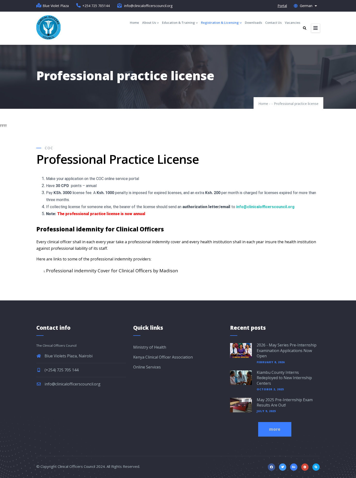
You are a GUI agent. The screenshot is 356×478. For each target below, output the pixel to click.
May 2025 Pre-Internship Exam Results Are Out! (285, 402)
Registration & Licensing (220, 22)
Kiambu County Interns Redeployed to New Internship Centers (284, 378)
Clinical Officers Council (76, 466)
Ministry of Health (149, 347)
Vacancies (292, 22)
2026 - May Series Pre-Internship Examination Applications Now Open (287, 350)
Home (134, 22)
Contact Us (273, 22)
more (274, 429)
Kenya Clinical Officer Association (163, 357)
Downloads (253, 22)
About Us (149, 22)
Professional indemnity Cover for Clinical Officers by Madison (112, 270)
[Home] (48, 27)
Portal (282, 5)
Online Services (147, 367)
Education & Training (178, 22)
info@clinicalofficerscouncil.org (72, 384)
